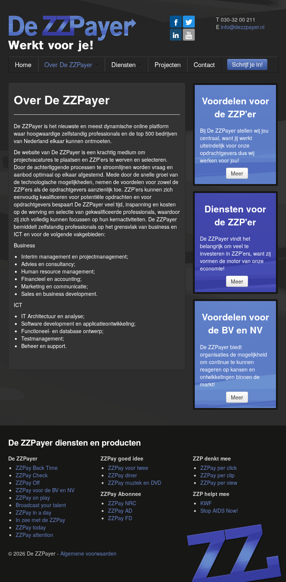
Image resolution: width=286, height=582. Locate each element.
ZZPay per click (218, 467)
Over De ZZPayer (69, 64)
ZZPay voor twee (128, 467)
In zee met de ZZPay (40, 520)
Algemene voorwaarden (88, 553)
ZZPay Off (27, 482)
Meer (237, 173)
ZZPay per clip (217, 475)
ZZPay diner (122, 475)
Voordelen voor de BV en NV (235, 323)
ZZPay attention (34, 534)
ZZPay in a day (33, 512)
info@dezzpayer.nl (242, 27)
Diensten (124, 64)
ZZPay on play (33, 497)
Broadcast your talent (41, 505)
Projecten (168, 64)
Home (23, 64)
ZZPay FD (120, 518)
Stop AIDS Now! (219, 510)
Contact (204, 64)
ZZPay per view (218, 482)
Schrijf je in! (247, 64)
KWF (206, 503)
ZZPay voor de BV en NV (45, 490)
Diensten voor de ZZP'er (235, 215)
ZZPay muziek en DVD (134, 482)
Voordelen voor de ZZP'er (235, 107)
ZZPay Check (32, 475)
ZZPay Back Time (37, 467)
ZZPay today (31, 527)
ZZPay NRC (122, 503)
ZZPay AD (120, 510)
